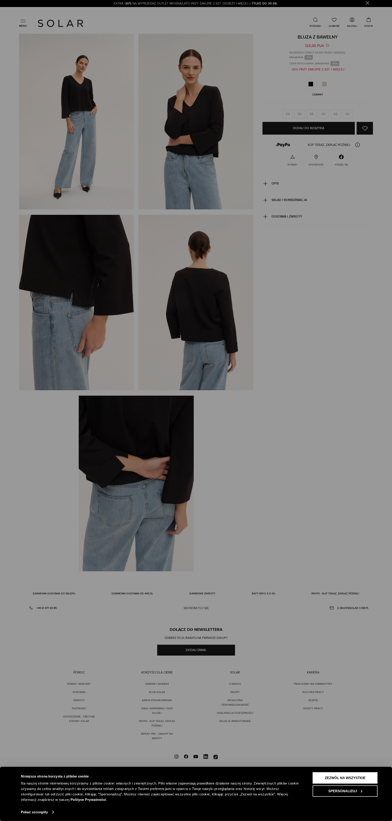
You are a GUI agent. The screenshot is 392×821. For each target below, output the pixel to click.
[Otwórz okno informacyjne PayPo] (357, 145)
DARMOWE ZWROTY (202, 593)
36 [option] (299, 114)
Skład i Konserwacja (289, 200)
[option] (311, 84)
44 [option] (347, 114)
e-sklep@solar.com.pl (353, 608)
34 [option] (288, 114)
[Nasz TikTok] (215, 757)
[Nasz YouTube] (196, 757)
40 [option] (323, 114)
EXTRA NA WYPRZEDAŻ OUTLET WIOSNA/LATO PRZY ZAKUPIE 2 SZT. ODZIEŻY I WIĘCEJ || (196, 3)
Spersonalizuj (342, 791)
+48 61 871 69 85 (46, 608)
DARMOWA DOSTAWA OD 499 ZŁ (132, 593)
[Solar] (60, 23)
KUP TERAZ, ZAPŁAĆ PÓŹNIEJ (329, 145)
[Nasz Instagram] (176, 757)
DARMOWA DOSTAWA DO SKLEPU (54, 593)
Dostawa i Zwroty (287, 216)
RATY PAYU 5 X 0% (263, 593)
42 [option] (335, 114)
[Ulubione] (334, 22)
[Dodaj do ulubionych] (365, 128)
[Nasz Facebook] (186, 757)
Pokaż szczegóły (34, 812)
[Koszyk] (368, 22)
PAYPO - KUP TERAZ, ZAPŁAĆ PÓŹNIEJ (335, 593)
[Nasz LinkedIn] (205, 757)
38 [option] (311, 114)
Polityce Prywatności (88, 800)
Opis (275, 183)
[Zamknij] (368, 3)
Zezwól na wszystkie (345, 778)
